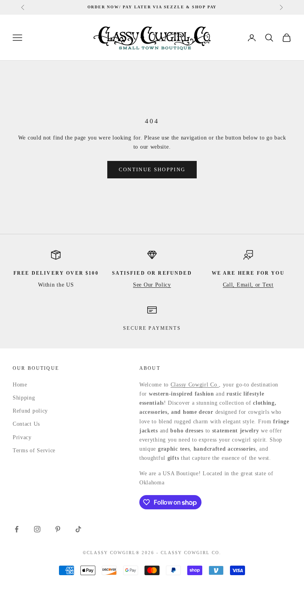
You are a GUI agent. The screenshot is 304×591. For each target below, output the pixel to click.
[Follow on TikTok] (78, 529)
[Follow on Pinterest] (58, 529)
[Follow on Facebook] (17, 529)
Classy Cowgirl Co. (195, 385)
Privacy (22, 437)
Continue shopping (152, 169)
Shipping (24, 398)
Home (20, 385)
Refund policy (30, 411)
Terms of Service (34, 450)
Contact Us (26, 424)
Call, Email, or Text (248, 285)
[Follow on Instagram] (37, 529)
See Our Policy (152, 285)
